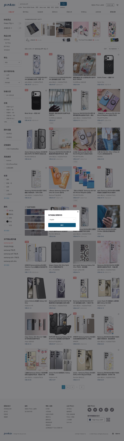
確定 (62, 225)
